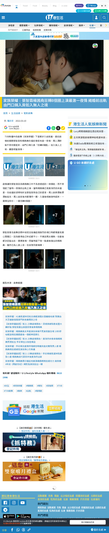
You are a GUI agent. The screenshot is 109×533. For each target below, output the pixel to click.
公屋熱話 (26, 29)
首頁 (5, 113)
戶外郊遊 (84, 499)
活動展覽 (42, 495)
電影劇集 (28, 113)
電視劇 (39, 390)
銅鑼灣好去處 (82, 495)
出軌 (29, 390)
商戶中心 (79, 5)
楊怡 (40, 385)
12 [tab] (61, 36)
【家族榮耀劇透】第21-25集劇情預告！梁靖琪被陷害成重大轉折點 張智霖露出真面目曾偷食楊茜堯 (33, 325)
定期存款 (48, 29)
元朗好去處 (96, 495)
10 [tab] (56, 36)
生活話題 (15, 113)
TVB (60, 385)
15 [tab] (56, 39)
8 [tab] (51, 36)
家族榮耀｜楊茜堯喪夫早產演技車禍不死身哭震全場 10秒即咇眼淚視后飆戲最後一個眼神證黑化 (33, 333)
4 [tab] (56, 32)
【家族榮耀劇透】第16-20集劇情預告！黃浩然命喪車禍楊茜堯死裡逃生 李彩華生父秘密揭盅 (33, 340)
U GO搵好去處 (85, 11)
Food (35, 5)
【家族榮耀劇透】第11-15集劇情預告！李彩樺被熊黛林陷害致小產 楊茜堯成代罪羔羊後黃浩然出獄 (33, 355)
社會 (65, 499)
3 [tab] (54, 32)
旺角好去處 (56, 499)
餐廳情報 (74, 499)
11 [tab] (59, 36)
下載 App (92, 5)
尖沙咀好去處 (67, 495)
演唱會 (11, 25)
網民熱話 (42, 507)
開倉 (56, 495)
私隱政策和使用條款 (11, 523)
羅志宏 (10, 120)
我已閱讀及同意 (87, 522)
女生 (7, 385)
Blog (54, 5)
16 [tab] (59, 39)
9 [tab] (54, 36)
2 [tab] (51, 32)
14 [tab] (54, 39)
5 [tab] (59, 32)
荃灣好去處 (43, 499)
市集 (50, 495)
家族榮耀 (18, 385)
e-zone (64, 5)
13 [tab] (51, 39)
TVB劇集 (9, 390)
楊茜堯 (30, 385)
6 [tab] (61, 32)
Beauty (45, 5)
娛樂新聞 (37, 29)
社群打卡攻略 (102, 11)
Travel (25, 5)
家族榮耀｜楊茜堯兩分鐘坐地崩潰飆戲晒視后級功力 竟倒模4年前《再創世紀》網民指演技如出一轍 (33, 362)
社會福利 (95, 499)
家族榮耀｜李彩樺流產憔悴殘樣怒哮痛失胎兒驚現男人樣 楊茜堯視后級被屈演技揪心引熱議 (33, 347)
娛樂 (20, 390)
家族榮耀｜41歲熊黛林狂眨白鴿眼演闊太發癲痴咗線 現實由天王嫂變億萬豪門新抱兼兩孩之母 (33, 318)
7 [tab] (48, 36)
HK (16, 5)
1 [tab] (48, 32)
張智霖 (50, 385)
